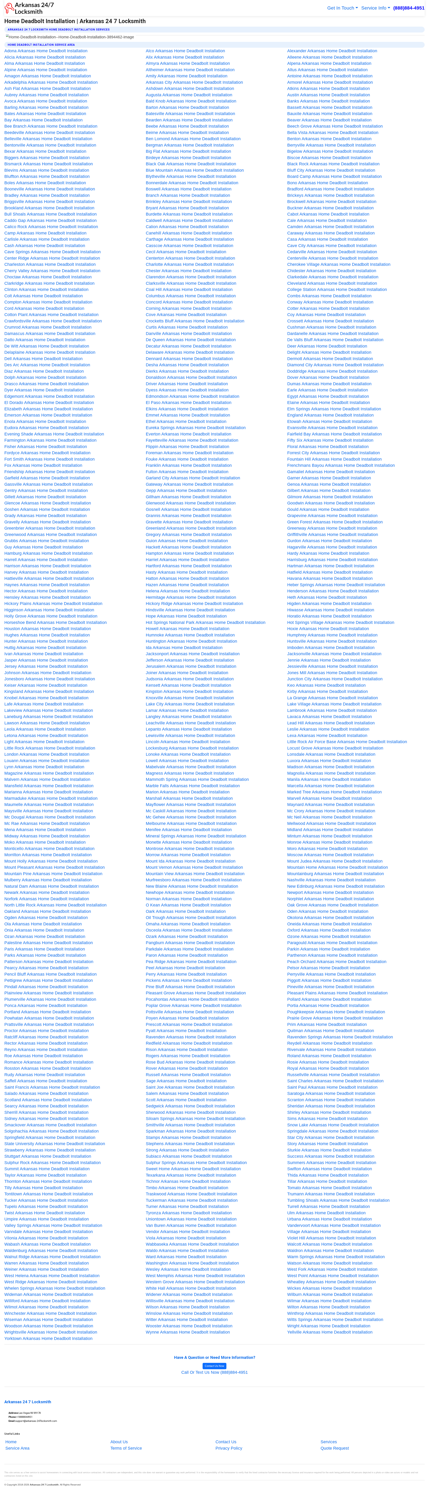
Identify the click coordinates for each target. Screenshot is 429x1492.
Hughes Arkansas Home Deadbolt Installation (47, 635)
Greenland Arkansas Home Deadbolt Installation (191, 528)
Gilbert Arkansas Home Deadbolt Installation (329, 490)
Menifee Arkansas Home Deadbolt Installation (189, 829)
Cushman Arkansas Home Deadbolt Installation (331, 327)
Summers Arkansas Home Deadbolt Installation (331, 1162)
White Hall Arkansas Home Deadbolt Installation (191, 1288)
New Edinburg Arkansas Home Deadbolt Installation (336, 886)
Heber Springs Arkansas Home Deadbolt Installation (336, 584)
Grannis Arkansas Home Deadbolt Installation (188, 515)
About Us (119, 1441)
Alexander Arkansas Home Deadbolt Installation (332, 50)
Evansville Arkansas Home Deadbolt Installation (332, 427)
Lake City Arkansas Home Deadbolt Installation (190, 704)
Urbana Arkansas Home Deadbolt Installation (329, 1219)
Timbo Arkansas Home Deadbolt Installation (187, 1187)
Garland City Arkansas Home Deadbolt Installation (193, 478)
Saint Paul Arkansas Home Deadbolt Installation (332, 1087)
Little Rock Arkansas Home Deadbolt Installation (49, 748)
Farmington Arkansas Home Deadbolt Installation (50, 440)
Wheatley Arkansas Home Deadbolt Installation (331, 1281)
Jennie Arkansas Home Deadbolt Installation (329, 660)
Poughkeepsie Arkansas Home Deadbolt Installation (336, 1011)
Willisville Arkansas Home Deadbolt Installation (190, 1300)
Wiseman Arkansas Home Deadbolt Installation (48, 1319)
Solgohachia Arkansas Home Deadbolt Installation (51, 1131)
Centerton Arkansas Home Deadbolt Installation (190, 258)
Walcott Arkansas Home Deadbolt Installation (329, 1244)
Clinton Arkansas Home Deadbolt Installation (46, 289)
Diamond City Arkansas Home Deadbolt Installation (335, 364)
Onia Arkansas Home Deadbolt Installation (44, 930)
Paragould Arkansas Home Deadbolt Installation (332, 942)
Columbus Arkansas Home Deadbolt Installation (191, 295)
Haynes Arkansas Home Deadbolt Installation (47, 584)
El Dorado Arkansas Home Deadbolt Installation (49, 402)
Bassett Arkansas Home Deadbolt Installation (329, 107)
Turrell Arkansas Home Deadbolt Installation (328, 1206)
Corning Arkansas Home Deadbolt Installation (188, 308)
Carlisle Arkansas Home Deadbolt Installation (46, 239)
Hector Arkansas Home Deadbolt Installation (46, 591)
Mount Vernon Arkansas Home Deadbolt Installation (194, 867)
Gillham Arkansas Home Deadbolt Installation (188, 496)
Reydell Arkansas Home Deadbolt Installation (329, 1043)
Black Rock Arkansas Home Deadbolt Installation (333, 163)
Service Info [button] (373, 8)
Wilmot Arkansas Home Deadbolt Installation (46, 1307)
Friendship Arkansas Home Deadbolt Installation (49, 471)
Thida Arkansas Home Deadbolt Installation (328, 1175)
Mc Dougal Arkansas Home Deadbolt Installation (50, 817)
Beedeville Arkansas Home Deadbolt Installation (49, 132)
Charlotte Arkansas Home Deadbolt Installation (190, 264)
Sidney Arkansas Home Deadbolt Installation (46, 1118)
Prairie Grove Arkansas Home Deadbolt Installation (335, 1018)
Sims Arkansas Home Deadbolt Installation (327, 1118)
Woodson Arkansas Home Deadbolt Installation (48, 1326)
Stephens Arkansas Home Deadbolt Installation (190, 1143)
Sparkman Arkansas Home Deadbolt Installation (191, 1131)
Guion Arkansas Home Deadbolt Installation (187, 540)
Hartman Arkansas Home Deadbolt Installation (330, 565)
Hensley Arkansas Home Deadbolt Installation (47, 597)
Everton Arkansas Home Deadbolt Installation (188, 434)
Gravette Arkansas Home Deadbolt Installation (189, 522)
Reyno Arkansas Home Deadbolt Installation (45, 1049)
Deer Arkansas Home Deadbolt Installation (327, 346)
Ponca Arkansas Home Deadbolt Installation (45, 1005)
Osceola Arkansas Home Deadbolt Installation (189, 930)
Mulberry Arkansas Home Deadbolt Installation (48, 879)
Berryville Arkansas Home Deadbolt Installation (331, 145)
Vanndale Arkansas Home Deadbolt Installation (48, 1231)
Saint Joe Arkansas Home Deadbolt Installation (190, 1087)
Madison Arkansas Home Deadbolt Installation (330, 766)
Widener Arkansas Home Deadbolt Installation (189, 1294)
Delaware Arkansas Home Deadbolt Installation (190, 352)
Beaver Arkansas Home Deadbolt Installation (329, 120)
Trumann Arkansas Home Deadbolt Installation (331, 1194)
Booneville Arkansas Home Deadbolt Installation (49, 189)
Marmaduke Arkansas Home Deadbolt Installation (51, 798)
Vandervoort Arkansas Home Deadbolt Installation (334, 1225)
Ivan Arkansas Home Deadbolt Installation (43, 653)
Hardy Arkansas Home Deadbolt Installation (328, 553)
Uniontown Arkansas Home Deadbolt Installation (191, 1219)
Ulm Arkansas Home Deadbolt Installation (326, 1212)
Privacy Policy (229, 1448)
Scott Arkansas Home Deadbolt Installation (186, 1099)
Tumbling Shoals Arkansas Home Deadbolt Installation (338, 1200)
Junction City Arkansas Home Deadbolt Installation (335, 678)
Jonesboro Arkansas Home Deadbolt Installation (49, 678)
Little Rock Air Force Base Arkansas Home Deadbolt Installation (347, 741)
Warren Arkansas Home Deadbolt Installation (46, 1263)
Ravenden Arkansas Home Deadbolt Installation (191, 1037)
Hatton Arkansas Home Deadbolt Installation (187, 578)
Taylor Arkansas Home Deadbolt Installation (45, 1175)
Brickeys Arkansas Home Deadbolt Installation (330, 195)
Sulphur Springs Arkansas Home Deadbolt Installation (196, 1162)
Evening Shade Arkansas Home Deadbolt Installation (54, 434)
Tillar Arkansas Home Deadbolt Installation (327, 1181)
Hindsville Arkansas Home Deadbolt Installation (190, 609)
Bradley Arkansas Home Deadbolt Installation (47, 195)
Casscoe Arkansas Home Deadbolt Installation (189, 245)
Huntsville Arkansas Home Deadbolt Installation (332, 641)
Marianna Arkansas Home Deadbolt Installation (48, 792)
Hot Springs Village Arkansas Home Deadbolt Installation (340, 622)
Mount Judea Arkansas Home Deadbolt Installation (335, 861)
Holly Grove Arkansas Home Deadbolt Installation (50, 616)
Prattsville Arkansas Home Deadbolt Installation (49, 1024)
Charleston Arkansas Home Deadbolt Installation (50, 264)
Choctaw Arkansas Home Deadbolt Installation (48, 277)
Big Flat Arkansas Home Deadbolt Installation (188, 151)
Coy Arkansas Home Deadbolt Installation (326, 314)
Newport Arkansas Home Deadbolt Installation (330, 892)
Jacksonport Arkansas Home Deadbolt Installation (193, 653)
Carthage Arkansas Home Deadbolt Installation (190, 239)
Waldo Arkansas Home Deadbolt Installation (187, 1250)
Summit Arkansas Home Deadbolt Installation (47, 1168)
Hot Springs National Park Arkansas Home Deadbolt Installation (205, 622)
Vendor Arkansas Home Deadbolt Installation (188, 1231)
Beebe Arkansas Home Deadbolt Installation (187, 126)
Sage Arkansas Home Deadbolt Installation (186, 1080)
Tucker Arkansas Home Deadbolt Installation (46, 1200)
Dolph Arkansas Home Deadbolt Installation (45, 377)
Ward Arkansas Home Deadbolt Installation (186, 1256)
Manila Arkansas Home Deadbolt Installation (329, 779)
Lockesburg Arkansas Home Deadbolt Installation (192, 748)
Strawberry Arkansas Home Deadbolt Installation (50, 1150)
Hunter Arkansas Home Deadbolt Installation (46, 641)
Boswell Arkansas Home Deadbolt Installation (188, 189)
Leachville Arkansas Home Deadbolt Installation (191, 723)
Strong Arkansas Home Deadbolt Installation (187, 1150)
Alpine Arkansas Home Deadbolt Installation (45, 69)
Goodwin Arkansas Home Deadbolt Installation (331, 503)
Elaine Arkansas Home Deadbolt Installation (328, 402)
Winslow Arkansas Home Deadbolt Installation (189, 1313)
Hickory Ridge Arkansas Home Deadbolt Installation (194, 603)
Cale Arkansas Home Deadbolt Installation (327, 220)
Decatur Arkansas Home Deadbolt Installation (188, 346)
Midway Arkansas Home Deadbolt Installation (47, 836)
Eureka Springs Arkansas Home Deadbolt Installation (196, 427)
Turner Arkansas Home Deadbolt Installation (187, 1206)
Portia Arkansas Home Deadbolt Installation (328, 1005)
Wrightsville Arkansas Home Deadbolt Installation (50, 1332)
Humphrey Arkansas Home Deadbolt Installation (332, 635)
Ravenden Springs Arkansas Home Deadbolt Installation (340, 1037)
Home (11, 1441)
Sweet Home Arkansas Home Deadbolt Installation (193, 1168)
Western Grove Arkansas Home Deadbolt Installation (195, 1281)
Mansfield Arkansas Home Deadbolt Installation (49, 785)
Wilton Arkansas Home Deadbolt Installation (328, 1307)
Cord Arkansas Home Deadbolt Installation (44, 308)
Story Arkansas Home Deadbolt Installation (327, 1143)
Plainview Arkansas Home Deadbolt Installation (48, 993)
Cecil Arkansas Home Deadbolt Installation (186, 251)
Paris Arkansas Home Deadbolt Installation (44, 949)
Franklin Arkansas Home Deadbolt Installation (189, 465)
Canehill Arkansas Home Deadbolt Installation (189, 233)
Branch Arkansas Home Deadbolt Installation (188, 195)
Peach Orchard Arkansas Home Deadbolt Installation (336, 961)
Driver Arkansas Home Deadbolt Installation (187, 383)
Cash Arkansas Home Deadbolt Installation (44, 245)
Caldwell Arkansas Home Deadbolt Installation (189, 220)
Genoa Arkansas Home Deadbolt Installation (329, 484)
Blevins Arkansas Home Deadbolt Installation (46, 170)
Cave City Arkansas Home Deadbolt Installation (332, 245)
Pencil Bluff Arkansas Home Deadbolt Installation (50, 974)
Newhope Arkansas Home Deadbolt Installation (190, 892)
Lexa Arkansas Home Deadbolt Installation (327, 735)
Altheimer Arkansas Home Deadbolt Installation (190, 69)
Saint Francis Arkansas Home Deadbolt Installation (52, 1087)
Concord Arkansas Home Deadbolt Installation (189, 302)
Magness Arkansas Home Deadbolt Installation (190, 773)
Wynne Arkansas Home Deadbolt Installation (188, 1332)
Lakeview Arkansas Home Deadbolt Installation (48, 710)
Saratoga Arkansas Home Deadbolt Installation (331, 1093)
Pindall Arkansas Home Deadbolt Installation (46, 986)
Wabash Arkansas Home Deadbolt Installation (47, 1244)
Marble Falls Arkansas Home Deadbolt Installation (193, 785)
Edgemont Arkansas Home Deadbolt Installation (49, 396)
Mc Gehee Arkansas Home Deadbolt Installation (191, 817)
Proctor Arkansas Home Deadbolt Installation (46, 1030)
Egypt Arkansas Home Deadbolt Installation (328, 396)
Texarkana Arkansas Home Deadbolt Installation (191, 1175)
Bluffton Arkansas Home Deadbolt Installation (47, 176)
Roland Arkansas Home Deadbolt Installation (329, 1055)
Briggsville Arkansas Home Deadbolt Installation (49, 201)
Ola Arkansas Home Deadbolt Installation (43, 924)
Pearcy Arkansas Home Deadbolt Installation (46, 967)
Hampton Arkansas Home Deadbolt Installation (190, 553)
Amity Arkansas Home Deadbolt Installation (186, 76)
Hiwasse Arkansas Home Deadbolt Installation (330, 609)
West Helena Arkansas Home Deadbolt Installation (52, 1275)
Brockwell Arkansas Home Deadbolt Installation (331, 201)
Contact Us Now (214, 1366)
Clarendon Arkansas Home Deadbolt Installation (191, 277)
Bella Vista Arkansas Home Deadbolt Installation (332, 132)
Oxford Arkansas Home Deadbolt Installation (329, 930)
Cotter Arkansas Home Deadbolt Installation (328, 308)
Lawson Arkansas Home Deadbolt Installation (47, 723)
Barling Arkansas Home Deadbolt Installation (46, 107)
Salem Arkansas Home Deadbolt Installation (187, 1093)
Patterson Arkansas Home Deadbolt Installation (48, 961)
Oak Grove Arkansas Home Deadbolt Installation (332, 905)
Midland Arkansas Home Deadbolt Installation (330, 829)
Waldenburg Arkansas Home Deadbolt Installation (51, 1250)
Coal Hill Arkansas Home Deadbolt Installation (189, 289)
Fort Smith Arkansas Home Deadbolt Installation (49, 459)
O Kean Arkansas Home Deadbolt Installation (188, 905)
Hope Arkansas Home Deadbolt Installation (186, 616)
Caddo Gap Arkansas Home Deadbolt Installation (50, 220)
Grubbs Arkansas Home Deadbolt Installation (46, 540)
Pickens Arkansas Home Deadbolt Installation (189, 980)
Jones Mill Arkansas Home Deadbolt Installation (332, 672)
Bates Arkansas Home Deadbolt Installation (45, 113)
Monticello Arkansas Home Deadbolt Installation (49, 848)
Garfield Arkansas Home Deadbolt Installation (47, 478)
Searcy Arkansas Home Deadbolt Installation (46, 1106)
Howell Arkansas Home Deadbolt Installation (187, 628)
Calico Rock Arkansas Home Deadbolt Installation (51, 226)
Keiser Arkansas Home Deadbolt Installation (45, 685)
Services (329, 1441)
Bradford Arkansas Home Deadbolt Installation (330, 189)
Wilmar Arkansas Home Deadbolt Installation (329, 1300)
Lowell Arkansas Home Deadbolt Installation (187, 760)
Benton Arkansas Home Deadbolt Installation (329, 138)
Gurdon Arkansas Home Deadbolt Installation (329, 540)
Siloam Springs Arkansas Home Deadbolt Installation (195, 1118)
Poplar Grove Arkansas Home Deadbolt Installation (193, 1005)
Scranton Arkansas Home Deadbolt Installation (331, 1099)
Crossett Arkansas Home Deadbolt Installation (330, 321)
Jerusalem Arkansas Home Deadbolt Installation (191, 666)
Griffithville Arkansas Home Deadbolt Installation (332, 534)
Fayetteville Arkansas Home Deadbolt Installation (192, 440)
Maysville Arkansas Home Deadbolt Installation (48, 810)
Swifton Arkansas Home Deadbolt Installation (329, 1168)
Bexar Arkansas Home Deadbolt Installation (45, 151)
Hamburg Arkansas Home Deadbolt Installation (48, 553)
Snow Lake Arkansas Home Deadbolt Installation (333, 1125)
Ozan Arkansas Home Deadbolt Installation (44, 936)
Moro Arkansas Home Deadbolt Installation (327, 848)
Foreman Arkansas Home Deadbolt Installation (189, 452)
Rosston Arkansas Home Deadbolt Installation (47, 1068)
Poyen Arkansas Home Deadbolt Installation (187, 1018)
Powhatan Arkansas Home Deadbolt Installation (49, 1018)
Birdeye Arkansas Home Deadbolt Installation (188, 157)
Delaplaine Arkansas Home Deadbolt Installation (49, 352)
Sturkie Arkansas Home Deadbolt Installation (329, 1150)
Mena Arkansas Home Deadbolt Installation (45, 829)
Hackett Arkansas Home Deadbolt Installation (188, 547)
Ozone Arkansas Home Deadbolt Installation (329, 936)
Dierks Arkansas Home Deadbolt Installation (187, 371)
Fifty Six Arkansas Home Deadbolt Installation (330, 440)
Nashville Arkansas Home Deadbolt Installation (331, 879)
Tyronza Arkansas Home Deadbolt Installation (189, 1212)
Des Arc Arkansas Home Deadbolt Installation (47, 364)
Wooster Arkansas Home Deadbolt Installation (189, 1326)
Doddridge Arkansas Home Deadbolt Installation (332, 371)
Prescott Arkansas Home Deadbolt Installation (189, 1024)
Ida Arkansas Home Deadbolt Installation (184, 647)
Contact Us (226, 1441)
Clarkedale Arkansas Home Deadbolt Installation (332, 277)
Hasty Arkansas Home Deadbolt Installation (187, 572)
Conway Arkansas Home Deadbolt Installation (330, 302)
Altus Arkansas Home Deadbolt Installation (327, 69)
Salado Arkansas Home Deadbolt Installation (46, 1093)
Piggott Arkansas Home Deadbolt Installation (329, 980)
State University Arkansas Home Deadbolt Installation (54, 1143)
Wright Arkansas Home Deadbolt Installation (328, 1326)
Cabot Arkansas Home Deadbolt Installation (328, 214)
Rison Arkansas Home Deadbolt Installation (187, 1049)
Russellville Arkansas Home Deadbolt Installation (333, 1074)
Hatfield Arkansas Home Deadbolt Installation (330, 572)
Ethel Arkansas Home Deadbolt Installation (186, 421)
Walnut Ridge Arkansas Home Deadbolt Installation (52, 1256)
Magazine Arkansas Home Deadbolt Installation (49, 773)
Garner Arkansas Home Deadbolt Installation (329, 478)
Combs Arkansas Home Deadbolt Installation (329, 295)
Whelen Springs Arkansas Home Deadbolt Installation (54, 1288)
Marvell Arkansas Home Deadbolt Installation (329, 798)
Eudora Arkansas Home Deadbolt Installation (46, 427)
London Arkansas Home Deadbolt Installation (46, 754)
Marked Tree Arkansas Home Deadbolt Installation (334, 792)
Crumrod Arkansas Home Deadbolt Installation (47, 327)
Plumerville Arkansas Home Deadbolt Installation (50, 999)
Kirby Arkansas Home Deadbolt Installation (327, 691)
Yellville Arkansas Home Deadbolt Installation (330, 1332)
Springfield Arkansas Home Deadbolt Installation (49, 1137)
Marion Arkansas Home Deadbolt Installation (188, 792)
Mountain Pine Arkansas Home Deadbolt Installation (53, 873)
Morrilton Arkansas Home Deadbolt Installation (48, 854)
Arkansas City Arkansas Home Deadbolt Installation (194, 82)
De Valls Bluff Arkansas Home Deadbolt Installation (335, 339)
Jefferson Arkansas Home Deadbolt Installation (190, 660)
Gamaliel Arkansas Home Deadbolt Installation (331, 471)
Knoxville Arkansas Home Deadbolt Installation (190, 697)
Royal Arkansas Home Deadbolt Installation (328, 1068)
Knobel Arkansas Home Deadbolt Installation (46, 697)
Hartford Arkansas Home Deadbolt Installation (189, 565)
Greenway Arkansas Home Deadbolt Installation (332, 528)
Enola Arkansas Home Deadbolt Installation (45, 421)
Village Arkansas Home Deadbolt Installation (329, 1231)
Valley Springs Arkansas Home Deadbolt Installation (53, 1225)
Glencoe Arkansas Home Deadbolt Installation (47, 503)
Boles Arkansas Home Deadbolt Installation (45, 182)
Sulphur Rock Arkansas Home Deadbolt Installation (52, 1162)
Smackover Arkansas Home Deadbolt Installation (50, 1125)
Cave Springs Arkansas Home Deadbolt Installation (52, 251)
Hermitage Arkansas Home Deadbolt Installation (191, 597)
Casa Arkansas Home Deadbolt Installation (327, 239)
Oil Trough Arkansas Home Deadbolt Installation (191, 917)
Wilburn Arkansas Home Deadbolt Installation (330, 1294)
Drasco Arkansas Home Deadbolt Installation (46, 383)
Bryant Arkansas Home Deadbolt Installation (187, 208)
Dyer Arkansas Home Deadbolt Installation (44, 390)
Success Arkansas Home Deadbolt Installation (330, 1156)
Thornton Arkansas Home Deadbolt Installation (48, 1181)
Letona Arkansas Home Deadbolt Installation (46, 735)
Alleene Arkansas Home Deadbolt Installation (329, 57)
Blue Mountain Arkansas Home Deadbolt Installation (195, 170)
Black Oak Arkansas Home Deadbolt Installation (191, 163)
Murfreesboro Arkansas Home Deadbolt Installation (194, 879)
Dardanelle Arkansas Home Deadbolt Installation (333, 333)
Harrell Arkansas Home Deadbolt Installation (46, 559)
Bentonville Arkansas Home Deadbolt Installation (50, 145)
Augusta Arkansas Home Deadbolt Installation (189, 94)
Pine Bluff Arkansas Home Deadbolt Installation (190, 986)
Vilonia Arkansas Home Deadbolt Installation (46, 1238)
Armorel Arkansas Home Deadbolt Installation (330, 82)
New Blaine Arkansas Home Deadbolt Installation (192, 886)
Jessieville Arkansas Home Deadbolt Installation (332, 666)
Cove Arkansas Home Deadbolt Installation (186, 314)
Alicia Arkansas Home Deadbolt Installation (45, 57)
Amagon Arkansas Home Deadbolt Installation (47, 76)
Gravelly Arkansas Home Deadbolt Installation (47, 522)
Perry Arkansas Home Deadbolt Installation (186, 974)
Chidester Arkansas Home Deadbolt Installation (331, 270)
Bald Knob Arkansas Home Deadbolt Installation (191, 101)
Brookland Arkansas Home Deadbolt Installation (49, 208)
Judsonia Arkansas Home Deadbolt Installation (190, 678)
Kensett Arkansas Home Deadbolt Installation (188, 685)
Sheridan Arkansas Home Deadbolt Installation (331, 1106)
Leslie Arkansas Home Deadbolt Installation (328, 729)
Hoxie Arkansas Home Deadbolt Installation (328, 628)
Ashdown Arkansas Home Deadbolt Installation (190, 88)
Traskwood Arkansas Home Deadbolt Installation (191, 1194)
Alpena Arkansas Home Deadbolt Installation (329, 63)
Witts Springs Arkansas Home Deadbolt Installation (335, 1319)
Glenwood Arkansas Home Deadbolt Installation (191, 503)
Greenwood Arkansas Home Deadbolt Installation (50, 534)
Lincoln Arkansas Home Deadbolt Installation (188, 741)
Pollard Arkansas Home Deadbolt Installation (329, 999)
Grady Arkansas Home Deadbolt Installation (45, 515)
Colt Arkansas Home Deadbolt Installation (43, 295)
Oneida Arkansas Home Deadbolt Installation (329, 924)
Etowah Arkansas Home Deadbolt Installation (329, 421)
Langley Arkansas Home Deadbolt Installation (189, 716)
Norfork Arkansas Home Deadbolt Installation (46, 898)
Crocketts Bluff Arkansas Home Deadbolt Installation (195, 321)
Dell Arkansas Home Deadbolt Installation (43, 358)
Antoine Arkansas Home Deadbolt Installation (330, 76)
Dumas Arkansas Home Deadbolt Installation (329, 383)
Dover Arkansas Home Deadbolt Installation (328, 377)
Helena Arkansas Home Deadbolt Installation (188, 591)
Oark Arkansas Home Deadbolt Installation (186, 911)
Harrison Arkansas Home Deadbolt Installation (47, 565)
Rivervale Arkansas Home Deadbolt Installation (331, 1049)
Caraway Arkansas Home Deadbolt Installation (331, 233)
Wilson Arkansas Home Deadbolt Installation (188, 1307)
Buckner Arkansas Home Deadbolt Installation (330, 208)
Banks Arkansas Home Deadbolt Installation (328, 101)
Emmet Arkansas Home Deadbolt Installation (188, 415)
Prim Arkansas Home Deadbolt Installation (327, 1024)
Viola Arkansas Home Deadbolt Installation (186, 1238)
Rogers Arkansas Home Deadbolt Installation (188, 1055)
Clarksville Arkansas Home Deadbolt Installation (191, 283)
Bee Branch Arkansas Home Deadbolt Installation (50, 126)
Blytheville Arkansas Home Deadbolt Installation (191, 176)
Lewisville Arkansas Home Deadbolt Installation (190, 735)
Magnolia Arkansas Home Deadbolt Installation (331, 773)
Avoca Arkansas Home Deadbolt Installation (45, 101)
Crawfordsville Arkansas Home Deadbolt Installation (53, 321)
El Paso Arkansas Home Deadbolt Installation (188, 402)
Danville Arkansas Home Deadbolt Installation (189, 333)
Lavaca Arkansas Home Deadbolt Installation (329, 716)
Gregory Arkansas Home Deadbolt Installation (189, 534)
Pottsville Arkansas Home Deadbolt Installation (190, 1011)
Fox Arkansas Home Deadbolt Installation (43, 465)
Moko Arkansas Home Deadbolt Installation (45, 842)
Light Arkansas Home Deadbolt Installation (44, 741)
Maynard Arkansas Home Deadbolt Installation (331, 804)
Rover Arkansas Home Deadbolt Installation (187, 1068)
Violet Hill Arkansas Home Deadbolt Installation (331, 1238)
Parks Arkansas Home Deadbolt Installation (45, 955)
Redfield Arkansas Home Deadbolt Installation (189, 1043)
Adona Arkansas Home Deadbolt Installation (45, 50)
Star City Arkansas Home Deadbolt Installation (330, 1137)
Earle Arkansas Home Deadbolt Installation (327, 390)
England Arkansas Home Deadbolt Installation (330, 415)
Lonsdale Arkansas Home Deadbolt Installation (331, 754)
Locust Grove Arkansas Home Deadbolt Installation (335, 748)
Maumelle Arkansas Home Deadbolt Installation (49, 804)
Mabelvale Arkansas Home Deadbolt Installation (191, 766)
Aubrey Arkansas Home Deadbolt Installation (46, 94)
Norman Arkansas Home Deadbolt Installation (189, 898)
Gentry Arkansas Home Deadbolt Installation (46, 490)
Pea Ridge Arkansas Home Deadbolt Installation (191, 961)
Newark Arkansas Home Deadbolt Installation (46, 892)
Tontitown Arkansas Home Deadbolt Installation (48, 1194)
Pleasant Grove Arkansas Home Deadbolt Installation (196, 993)
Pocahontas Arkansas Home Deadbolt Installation (192, 999)
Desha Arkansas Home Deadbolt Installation (187, 364)
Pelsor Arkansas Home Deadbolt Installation (328, 967)
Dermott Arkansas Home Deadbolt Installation (330, 358)
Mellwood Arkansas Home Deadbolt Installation (331, 823)
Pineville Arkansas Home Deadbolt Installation (330, 986)
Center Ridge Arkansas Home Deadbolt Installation (52, 258)
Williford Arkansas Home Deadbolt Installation (47, 1300)
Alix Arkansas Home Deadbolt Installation (185, 57)
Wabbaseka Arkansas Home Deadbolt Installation (192, 1244)
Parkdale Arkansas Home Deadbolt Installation (189, 949)
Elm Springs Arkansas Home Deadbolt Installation (334, 408)
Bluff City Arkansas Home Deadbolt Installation (331, 170)
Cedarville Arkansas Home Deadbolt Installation (332, 251)
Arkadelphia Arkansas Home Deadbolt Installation (51, 82)
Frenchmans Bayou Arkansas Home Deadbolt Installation (341, 465)
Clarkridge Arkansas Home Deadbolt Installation (49, 283)
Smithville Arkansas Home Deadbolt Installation (190, 1125)
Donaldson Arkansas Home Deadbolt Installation (191, 377)
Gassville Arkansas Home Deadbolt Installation (48, 484)
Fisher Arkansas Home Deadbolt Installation (45, 446)
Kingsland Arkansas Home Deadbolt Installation (49, 691)
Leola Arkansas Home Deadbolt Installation (45, 729)
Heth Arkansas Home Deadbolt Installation (327, 597)
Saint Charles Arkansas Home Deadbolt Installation (335, 1080)
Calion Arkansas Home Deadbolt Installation (187, 226)
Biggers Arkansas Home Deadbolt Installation (47, 157)
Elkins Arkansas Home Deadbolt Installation (187, 408)
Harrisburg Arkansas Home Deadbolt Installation (332, 559)
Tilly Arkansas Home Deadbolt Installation (43, 1187)
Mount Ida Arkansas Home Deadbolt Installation (190, 861)
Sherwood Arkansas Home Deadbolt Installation (191, 1112)
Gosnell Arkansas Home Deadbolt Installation (188, 509)
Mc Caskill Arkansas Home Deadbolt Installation (191, 810)
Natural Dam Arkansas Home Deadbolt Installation (51, 886)
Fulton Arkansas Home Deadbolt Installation (187, 471)
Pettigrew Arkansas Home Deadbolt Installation (48, 980)
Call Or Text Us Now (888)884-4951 (214, 1372)
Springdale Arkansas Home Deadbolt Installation (332, 1131)
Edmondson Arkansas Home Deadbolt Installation (192, 396)
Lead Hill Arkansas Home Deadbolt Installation (331, 723)
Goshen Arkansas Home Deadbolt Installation (47, 509)
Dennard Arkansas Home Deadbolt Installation (189, 358)
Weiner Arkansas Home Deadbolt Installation (46, 1269)
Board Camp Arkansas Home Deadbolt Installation (334, 176)
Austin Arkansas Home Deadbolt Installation (328, 94)
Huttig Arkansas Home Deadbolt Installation (45, 647)
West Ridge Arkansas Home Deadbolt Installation (50, 1281)
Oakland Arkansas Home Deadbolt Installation (47, 911)
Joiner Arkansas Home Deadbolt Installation (187, 672)
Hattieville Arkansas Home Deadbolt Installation (49, 578)
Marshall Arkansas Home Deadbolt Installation (189, 798)
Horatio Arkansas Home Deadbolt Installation (329, 616)
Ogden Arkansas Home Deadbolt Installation (46, 917)
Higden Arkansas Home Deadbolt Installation (329, 603)
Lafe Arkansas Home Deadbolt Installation (43, 704)
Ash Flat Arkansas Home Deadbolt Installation (47, 88)
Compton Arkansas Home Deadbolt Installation (48, 302)
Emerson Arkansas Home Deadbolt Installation (48, 415)
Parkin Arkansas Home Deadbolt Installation (328, 949)
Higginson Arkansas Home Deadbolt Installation (49, 609)
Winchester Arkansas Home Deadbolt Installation (50, 1313)
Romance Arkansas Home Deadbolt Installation (48, 1062)
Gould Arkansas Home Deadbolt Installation (328, 509)
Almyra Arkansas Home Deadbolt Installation (188, 63)
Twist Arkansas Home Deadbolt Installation (44, 1212)
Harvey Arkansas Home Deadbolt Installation (46, 572)
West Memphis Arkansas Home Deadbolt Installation (195, 1275)
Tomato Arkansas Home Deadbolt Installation (329, 1187)
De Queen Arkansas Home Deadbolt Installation (191, 339)
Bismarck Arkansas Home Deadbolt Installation (48, 163)
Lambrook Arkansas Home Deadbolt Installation (332, 710)
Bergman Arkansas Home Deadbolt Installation (190, 145)
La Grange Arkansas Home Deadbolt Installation (332, 697)
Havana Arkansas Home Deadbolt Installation (330, 578)
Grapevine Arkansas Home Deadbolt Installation (332, 515)
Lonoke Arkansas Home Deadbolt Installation (188, 754)
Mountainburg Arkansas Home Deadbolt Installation (335, 873)
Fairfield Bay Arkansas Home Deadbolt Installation (334, 434)
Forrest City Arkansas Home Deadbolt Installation (333, 452)
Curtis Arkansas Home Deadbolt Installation (187, 327)
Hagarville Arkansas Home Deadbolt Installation (332, 547)
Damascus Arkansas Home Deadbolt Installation (49, 333)
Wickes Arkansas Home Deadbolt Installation (329, 1288)
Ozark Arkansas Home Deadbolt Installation (187, 936)
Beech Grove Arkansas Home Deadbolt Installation (335, 126)
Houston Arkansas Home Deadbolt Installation (47, 628)
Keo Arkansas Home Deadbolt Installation (326, 685)
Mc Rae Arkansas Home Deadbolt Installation (47, 823)
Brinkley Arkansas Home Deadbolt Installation (189, 201)
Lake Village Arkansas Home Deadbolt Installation (334, 704)
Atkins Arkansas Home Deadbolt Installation (328, 88)
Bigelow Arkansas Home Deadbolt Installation (330, 151)
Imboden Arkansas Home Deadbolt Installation (331, 647)
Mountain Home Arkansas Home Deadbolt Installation (337, 867)
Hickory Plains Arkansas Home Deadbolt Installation (53, 603)
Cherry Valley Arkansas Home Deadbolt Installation (52, 270)
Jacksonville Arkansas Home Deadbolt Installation (334, 653)
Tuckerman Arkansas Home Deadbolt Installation (192, 1200)
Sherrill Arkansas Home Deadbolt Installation (46, 1112)
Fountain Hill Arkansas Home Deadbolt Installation (334, 459)
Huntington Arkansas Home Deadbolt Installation (191, 641)
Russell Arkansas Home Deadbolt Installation (188, 1074)
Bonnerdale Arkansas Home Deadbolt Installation (192, 182)
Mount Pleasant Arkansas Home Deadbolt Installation (54, 867)
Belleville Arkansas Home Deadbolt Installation (48, 138)
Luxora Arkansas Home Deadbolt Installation (329, 760)
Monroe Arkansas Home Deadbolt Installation (329, 842)
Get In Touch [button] (340, 8)
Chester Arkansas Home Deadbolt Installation (188, 270)
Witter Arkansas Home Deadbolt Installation (187, 1319)
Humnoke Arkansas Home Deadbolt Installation (190, 635)
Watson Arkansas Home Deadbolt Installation (329, 1263)
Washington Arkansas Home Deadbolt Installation (192, 1263)
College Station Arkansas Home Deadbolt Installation (337, 289)
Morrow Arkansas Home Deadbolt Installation (188, 854)
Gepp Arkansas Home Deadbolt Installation (186, 490)
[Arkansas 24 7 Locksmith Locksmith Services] (29, 8)
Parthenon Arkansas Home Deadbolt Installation (332, 955)
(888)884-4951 (409, 8)
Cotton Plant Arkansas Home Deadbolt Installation (51, 314)
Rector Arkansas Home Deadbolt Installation (46, 1043)
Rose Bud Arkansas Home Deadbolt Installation (190, 1062)
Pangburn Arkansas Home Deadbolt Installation (190, 942)
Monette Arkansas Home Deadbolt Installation (189, 842)
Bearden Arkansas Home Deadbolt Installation (189, 120)
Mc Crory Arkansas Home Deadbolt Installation (331, 810)
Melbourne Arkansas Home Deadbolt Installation (191, 823)
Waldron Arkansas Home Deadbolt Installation (330, 1250)
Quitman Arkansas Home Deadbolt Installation (330, 1030)
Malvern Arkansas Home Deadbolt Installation (47, 779)
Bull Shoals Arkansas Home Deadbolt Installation (50, 214)
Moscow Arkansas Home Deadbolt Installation (330, 854)
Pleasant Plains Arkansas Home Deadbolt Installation (337, 993)
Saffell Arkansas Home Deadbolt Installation (45, 1080)
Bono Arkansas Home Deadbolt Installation (327, 182)
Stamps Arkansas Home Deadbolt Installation (188, 1137)
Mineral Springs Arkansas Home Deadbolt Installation (196, 836)
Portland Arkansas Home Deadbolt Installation (47, 1011)
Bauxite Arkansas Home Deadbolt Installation (329, 113)
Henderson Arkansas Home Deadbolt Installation (333, 591)
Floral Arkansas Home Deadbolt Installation (328, 446)
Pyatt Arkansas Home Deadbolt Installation (186, 1030)
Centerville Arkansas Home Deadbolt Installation (332, 258)
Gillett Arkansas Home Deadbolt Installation (45, 496)
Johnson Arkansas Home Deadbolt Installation (47, 672)
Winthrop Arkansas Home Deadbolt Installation (331, 1313)
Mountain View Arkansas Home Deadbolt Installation (195, 873)
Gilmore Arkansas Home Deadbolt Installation (330, 496)
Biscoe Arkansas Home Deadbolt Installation (329, 157)
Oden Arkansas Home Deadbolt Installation (327, 911)
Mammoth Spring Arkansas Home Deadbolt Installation (197, 779)
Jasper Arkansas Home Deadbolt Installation (46, 660)
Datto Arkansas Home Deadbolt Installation (44, 339)
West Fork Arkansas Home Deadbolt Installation (332, 1269)
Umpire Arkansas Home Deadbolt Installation (46, 1219)
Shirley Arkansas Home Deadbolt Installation (329, 1112)
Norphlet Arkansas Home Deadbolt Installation (330, 898)
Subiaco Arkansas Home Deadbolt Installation (189, 1156)
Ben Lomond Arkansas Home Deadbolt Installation (193, 138)
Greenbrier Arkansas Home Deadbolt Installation (49, 528)
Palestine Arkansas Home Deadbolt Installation (48, 942)
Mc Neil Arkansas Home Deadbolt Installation (329, 817)
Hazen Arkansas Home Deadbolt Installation (187, 584)
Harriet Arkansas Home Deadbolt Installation (187, 559)
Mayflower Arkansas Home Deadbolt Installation (191, 804)
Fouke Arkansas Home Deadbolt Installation (187, 459)
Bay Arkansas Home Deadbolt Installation (43, 120)
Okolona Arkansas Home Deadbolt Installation (330, 917)
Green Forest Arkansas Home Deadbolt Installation (335, 522)
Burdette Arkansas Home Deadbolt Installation (189, 214)
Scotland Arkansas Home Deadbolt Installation (48, 1099)
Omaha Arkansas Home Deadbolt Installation (188, 924)
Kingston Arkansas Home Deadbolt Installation (189, 691)
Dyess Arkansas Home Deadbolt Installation (187, 390)
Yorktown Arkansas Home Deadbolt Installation (48, 1338)
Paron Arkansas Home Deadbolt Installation (187, 955)
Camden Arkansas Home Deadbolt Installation (330, 226)
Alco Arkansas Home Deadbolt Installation (185, 50)
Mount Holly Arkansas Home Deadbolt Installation (51, 861)
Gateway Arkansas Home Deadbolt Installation (189, 484)
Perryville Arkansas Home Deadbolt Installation (331, 974)
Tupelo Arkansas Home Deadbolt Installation (46, 1206)
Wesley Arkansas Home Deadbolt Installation (188, 1269)
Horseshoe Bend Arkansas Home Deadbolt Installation (55, 622)
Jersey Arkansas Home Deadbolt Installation (46, 666)
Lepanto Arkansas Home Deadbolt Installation (189, 729)
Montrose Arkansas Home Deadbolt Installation (190, 848)
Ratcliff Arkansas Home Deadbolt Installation (46, 1037)
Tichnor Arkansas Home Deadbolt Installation (188, 1181)
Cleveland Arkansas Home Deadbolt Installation (332, 283)
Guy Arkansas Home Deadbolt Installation (43, 547)
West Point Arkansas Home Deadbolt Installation (333, 1275)
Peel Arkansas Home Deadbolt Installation (185, 967)
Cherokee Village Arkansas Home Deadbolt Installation (338, 264)
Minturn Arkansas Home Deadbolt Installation (329, 836)
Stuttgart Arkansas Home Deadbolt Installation (47, 1156)
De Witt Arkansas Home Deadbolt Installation (46, 346)
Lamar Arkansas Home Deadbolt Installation (187, 710)
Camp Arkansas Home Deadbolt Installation (45, 233)
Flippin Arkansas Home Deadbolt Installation (187, 446)
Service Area (17, 1448)
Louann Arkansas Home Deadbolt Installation (46, 760)
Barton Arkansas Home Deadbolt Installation (187, 107)
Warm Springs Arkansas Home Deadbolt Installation (336, 1256)
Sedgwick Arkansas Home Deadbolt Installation (190, 1106)
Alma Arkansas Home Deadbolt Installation (44, 63)
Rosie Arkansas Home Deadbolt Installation (328, 1062)
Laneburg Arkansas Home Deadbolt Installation (48, 716)
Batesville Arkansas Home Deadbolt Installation (190, 113)
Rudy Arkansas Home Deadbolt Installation (44, 1074)
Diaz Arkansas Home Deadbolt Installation (44, 371)
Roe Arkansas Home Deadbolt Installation (43, 1055)
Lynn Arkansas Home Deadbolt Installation (44, 766)
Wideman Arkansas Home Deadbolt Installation (48, 1294)
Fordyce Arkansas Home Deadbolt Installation (47, 452)
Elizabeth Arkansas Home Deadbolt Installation (48, 408)
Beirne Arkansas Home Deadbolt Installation (187, 132)
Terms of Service (126, 1448)
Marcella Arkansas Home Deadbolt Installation (330, 785)
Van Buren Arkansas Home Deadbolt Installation (191, 1225)
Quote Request (335, 1448)
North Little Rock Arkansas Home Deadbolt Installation (55, 905)
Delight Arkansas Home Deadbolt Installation (329, 352)
